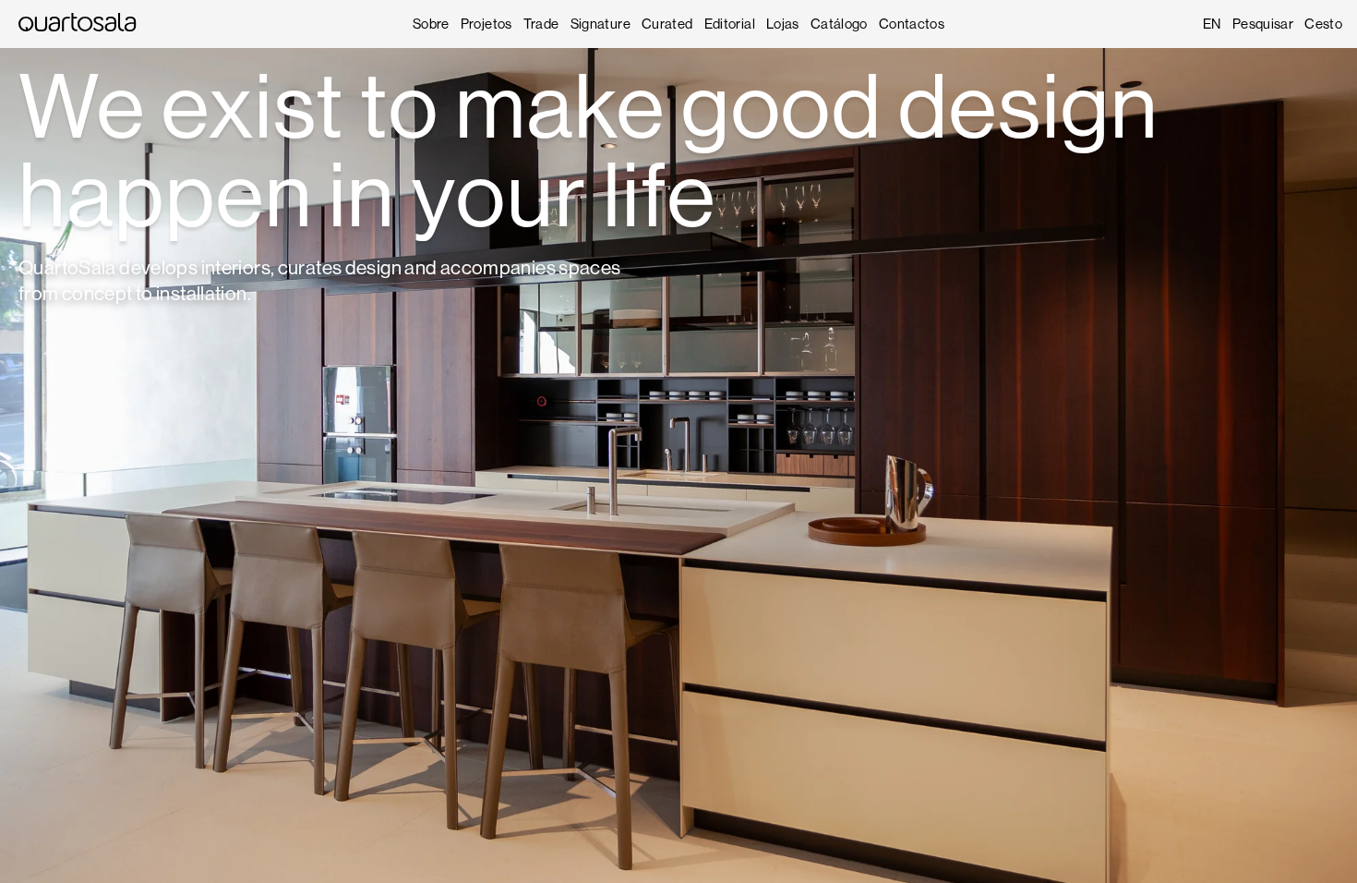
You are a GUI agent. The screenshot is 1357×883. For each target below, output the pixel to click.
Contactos (911, 23)
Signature (600, 23)
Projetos (486, 23)
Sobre (431, 23)
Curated (667, 23)
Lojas (782, 23)
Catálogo (839, 23)
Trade (541, 23)
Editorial (729, 23)
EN (1212, 23)
